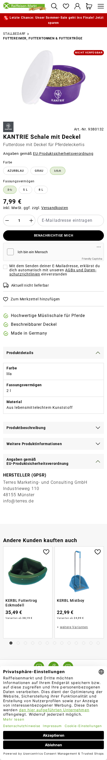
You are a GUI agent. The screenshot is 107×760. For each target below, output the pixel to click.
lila (59, 171)
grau (39, 170)
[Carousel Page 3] (25, 643)
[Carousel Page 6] (47, 643)
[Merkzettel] (66, 6)
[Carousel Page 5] (40, 643)
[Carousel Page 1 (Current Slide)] (10, 643)
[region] (53, 84)
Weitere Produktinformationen (34, 444)
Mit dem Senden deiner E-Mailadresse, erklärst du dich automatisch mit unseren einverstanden (54, 270)
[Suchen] (54, 6)
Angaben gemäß (48, 153)
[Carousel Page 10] (76, 643)
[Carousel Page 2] (18, 643)
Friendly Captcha (92, 258)
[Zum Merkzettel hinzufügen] (46, 551)
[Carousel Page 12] (90, 643)
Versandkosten (54, 208)
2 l (12, 190)
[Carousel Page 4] (32, 643)
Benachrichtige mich (53, 235)
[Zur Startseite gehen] (25, 6)
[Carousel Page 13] (98, 643)
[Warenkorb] (89, 6)
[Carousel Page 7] (54, 643)
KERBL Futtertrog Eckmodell (21, 602)
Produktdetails (20, 353)
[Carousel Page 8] (61, 643)
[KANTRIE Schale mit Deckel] (53, 77)
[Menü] (99, 6)
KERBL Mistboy (70, 600)
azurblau (16, 170)
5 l (25, 189)
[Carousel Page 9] (69, 643)
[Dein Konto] (77, 6)
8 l (41, 189)
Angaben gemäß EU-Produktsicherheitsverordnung (37, 461)
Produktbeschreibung (25, 428)
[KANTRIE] (8, 127)
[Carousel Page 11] (83, 643)
